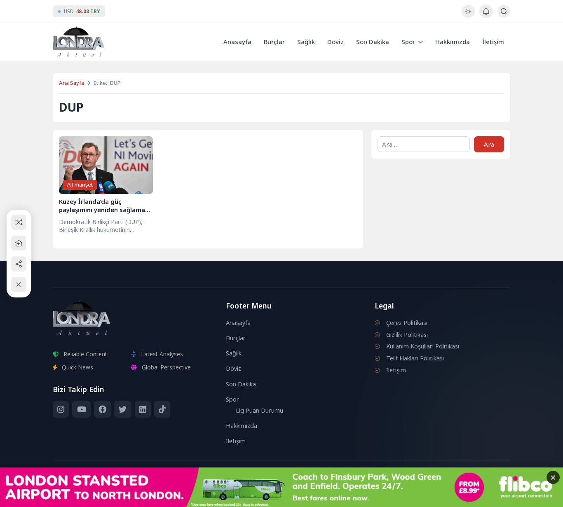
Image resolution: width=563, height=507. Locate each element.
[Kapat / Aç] (18, 284)
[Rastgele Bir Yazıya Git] (18, 222)
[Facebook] (102, 409)
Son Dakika (372, 41)
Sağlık (306, 41)
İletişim (493, 41)
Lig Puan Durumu (259, 410)
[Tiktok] (162, 409)
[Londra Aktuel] (78, 41)
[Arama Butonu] (503, 11)
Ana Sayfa (71, 82)
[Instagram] (61, 409)
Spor (408, 41)
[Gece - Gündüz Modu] (468, 15)
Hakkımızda (452, 41)
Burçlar (274, 41)
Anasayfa (237, 41)
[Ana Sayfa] (18, 243)
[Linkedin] (143, 409)
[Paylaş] (18, 263)
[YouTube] (81, 409)
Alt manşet (80, 184)
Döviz (335, 41)
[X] (122, 409)
